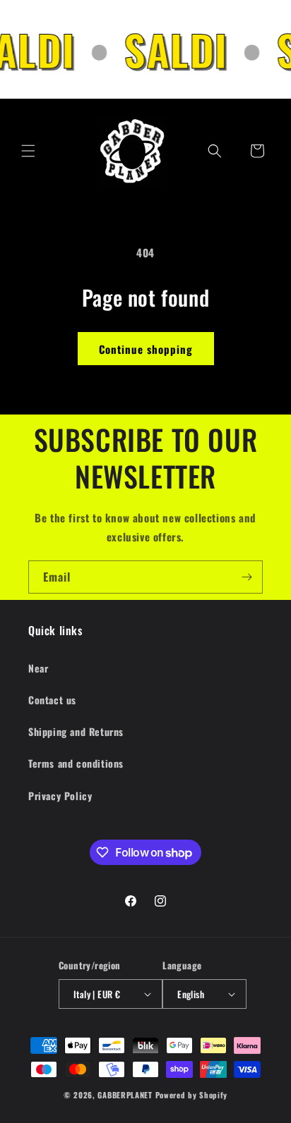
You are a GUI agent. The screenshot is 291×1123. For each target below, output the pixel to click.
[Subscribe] (246, 577)
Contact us (52, 699)
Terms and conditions (76, 763)
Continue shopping (146, 349)
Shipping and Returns (76, 731)
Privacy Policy (60, 795)
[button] (28, 150)
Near (38, 668)
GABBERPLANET (124, 1094)
